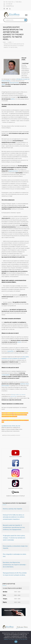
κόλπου (3, 84)
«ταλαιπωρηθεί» (5, 374)
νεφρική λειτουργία (13, 171)
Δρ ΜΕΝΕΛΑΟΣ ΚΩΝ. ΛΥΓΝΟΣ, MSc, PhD (11, 425)
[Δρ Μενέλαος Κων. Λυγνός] (14, 14)
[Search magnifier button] (25, 20)
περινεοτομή (13, 396)
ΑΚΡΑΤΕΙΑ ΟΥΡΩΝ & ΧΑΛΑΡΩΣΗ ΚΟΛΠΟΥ (11, 435)
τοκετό (19, 342)
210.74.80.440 (9, 3)
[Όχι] (29, 637)
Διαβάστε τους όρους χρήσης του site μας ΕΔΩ (15, 639)
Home (4, 42)
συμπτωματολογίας (14, 82)
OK (16, 641)
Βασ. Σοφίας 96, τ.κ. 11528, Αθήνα (13, 1)
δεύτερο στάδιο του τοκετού (18, 394)
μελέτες (13, 99)
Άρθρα (9, 42)
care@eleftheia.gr (10, 6)
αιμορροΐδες (10, 351)
